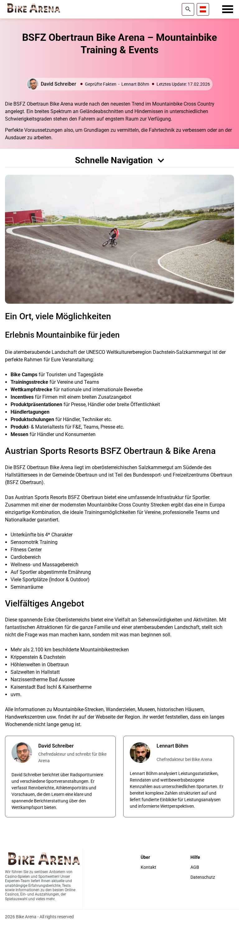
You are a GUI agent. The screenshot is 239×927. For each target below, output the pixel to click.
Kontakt (148, 867)
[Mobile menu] (228, 9)
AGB (194, 867)
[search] (188, 9)
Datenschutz (202, 877)
